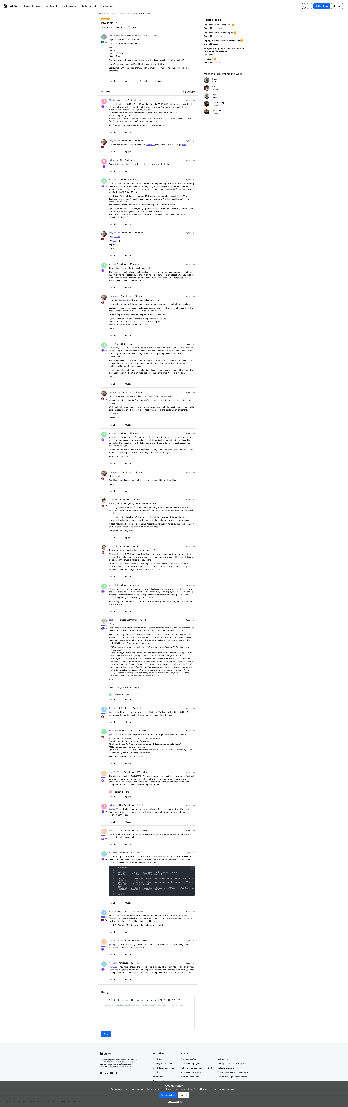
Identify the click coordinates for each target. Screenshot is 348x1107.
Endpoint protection (226, 1068)
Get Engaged (107, 6)
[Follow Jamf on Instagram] (117, 1073)
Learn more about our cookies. (223, 1089)
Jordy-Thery (217, 110)
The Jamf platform (189, 1059)
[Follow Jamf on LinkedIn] (106, 1073)
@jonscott (115, 236)
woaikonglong (218, 102)
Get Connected (69, 6)
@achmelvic (114, 734)
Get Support (51, 6)
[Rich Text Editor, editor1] (147, 1016)
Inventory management (191, 1076)
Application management (192, 1072)
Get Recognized (88, 6)
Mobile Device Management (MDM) (196, 1068)
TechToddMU (115, 730)
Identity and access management (232, 1063)
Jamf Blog (157, 1072)
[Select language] (309, 6)
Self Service (222, 1059)
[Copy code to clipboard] (192, 868)
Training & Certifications (163, 1063)
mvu (213, 87)
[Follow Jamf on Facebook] (122, 1073)
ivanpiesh (113, 852)
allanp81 (112, 772)
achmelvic (113, 499)
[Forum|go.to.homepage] (10, 6)
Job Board (208, 54)
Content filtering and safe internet (232, 1076)
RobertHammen (116, 35)
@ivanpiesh (114, 944)
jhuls (111, 708)
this (114, 240)
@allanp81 (113, 809)
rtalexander (114, 160)
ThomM (215, 94)
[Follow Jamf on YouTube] (111, 1073)
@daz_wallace (122, 268)
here (184, 144)
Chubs (214, 79)
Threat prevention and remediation (232, 1072)
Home (100, 13)
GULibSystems (115, 100)
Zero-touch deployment (191, 1063)
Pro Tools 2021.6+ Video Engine (218, 32)
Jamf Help (157, 1059)
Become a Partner (161, 1081)
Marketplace (158, 1076)
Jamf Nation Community (164, 1068)
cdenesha (113, 620)
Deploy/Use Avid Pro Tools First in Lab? (222, 40)
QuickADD (208, 59)
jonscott (112, 179)
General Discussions (33, 6)
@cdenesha (114, 712)
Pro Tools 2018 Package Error (217, 25)
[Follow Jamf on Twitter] (101, 1073)
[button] (321, 6)
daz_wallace (114, 140)
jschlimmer (113, 805)
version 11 (150, 144)
